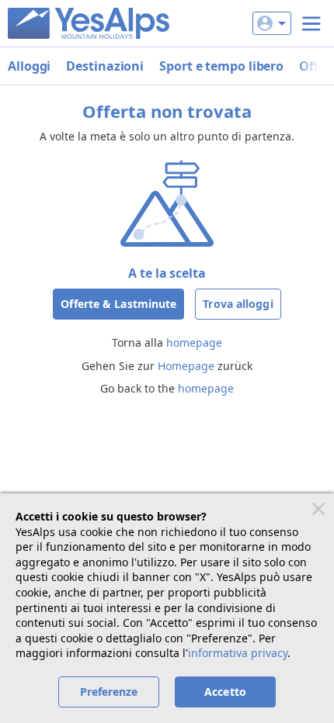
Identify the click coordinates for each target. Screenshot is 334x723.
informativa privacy (237, 652)
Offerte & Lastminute (118, 303)
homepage (194, 342)
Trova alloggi (238, 303)
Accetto (225, 691)
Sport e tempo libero (221, 65)
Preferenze (109, 691)
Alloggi (29, 65)
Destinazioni (105, 65)
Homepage (186, 365)
